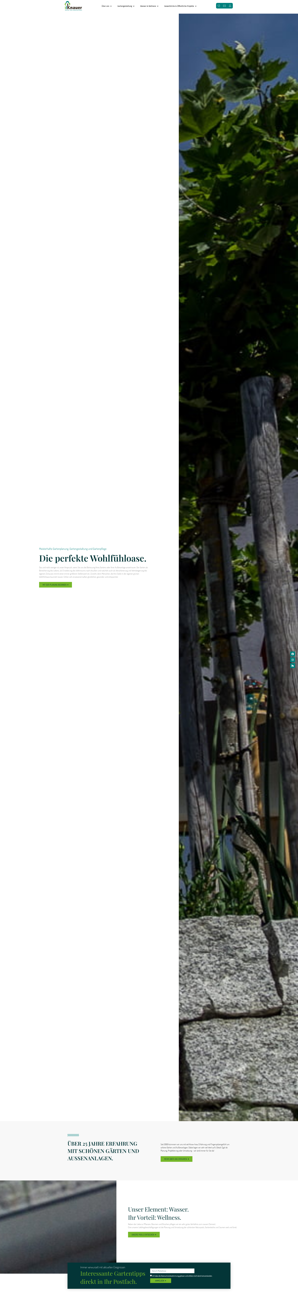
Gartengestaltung (124, 6)
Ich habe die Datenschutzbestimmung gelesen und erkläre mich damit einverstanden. (182, 1276)
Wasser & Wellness (148, 6)
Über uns (105, 6)
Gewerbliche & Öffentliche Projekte (179, 6)
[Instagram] (292, 659)
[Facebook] (292, 654)
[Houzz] (292, 665)
